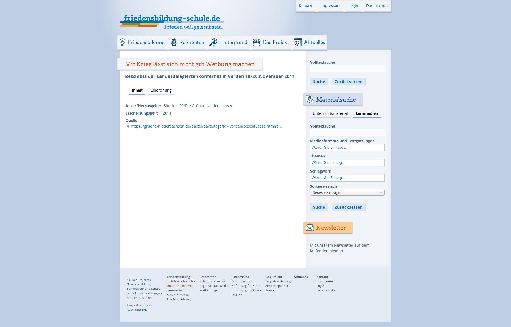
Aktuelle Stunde (178, 295)
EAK (144, 310)
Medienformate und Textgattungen (342, 140)
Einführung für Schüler (246, 290)
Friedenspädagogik (180, 299)
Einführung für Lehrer (182, 281)
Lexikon (236, 295)
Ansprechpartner (276, 286)
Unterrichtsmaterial (330, 113)
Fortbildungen (209, 290)
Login (353, 5)
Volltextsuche (322, 62)
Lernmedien (367, 113)
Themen (317, 155)
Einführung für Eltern (245, 286)
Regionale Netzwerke (214, 286)
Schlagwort (320, 171)
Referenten (191, 42)
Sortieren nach (323, 186)
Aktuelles (314, 42)
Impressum (330, 5)
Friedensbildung (146, 42)
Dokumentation (242, 281)
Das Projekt (276, 42)
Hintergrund (233, 42)
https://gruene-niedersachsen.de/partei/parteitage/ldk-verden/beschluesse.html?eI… (207, 126)
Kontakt (305, 5)
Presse (269, 290)
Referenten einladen (214, 281)
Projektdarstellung (278, 281)
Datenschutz (377, 5)
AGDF (130, 310)
